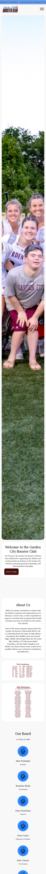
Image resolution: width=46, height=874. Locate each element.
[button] (41, 9)
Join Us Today (11, 572)
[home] (10, 9)
